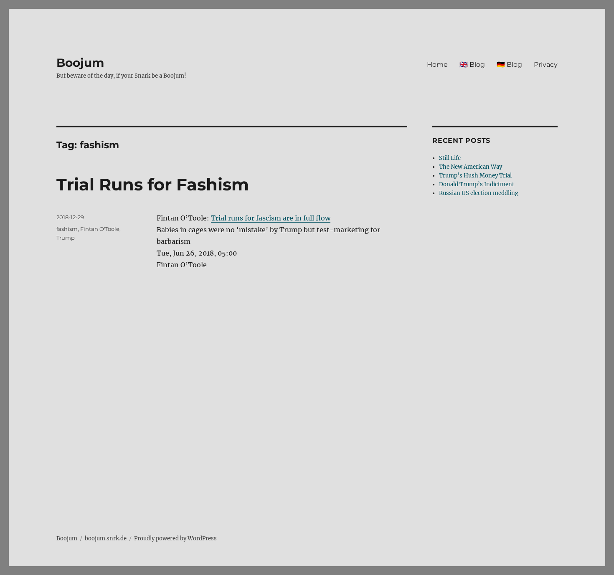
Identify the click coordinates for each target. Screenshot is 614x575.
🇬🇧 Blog (472, 64)
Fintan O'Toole (99, 228)
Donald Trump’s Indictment (476, 184)
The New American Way (470, 166)
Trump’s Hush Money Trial (475, 175)
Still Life (450, 158)
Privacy (546, 64)
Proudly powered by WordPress (175, 538)
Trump (65, 237)
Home (437, 64)
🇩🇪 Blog (509, 64)
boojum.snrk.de (106, 538)
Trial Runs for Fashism (152, 184)
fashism (67, 228)
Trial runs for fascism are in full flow (270, 218)
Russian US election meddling (478, 193)
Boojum (80, 63)
